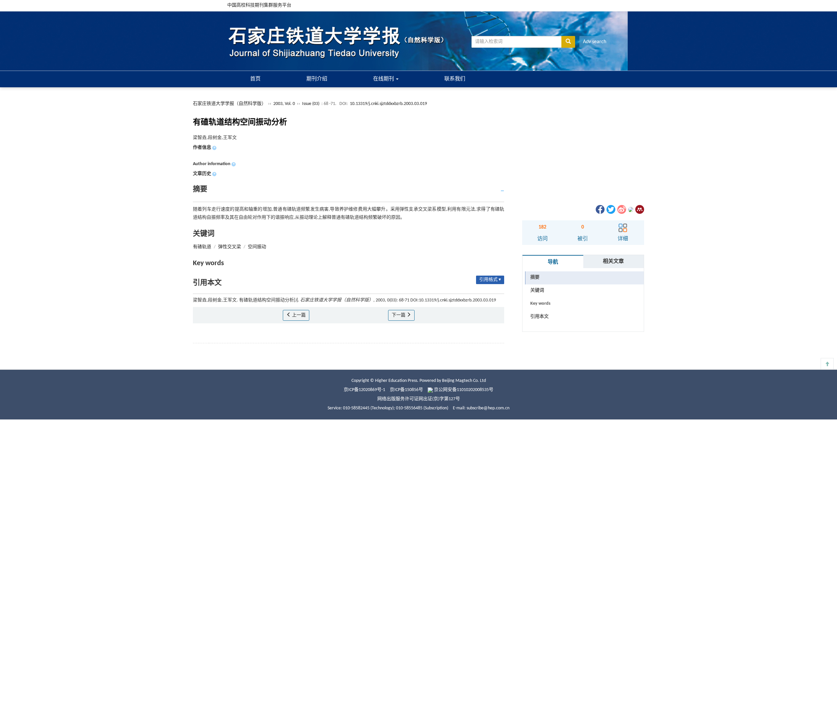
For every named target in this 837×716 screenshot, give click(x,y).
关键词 (537, 290)
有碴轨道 (202, 247)
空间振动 (257, 247)
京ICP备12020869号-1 (364, 389)
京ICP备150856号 (406, 389)
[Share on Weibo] (621, 209)
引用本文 (539, 316)
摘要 (534, 277)
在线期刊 (384, 79)
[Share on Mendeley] (639, 209)
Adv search (594, 41)
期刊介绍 (316, 79)
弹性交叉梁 (229, 247)
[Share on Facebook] (600, 209)
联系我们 (454, 79)
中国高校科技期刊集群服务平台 (259, 5)
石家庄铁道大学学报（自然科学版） (229, 103)
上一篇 (298, 315)
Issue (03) (310, 103)
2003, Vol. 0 (284, 103)
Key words (540, 303)
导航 (553, 262)
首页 (255, 79)
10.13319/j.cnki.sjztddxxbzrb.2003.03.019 (388, 103)
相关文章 (613, 261)
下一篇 (399, 315)
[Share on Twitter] (610, 209)
